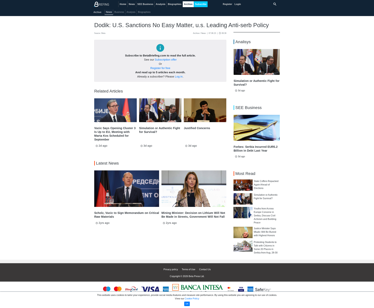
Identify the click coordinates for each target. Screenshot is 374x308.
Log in (179, 76)
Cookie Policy (192, 298)
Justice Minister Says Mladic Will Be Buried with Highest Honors (265, 232)
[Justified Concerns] (205, 110)
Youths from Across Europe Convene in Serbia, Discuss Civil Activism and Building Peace (265, 215)
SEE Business (145, 4)
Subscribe (200, 4)
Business (119, 12)
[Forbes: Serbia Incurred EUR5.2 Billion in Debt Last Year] (257, 128)
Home (123, 4)
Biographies (174, 4)
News (132, 4)
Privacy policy (170, 269)
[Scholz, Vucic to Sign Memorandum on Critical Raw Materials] (126, 188)
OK (187, 304)
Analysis (160, 4)
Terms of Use (188, 269)
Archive (188, 4)
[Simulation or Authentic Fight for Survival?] (160, 110)
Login (237, 4)
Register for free (160, 68)
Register (227, 4)
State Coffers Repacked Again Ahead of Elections (266, 184)
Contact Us (205, 269)
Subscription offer (166, 59)
